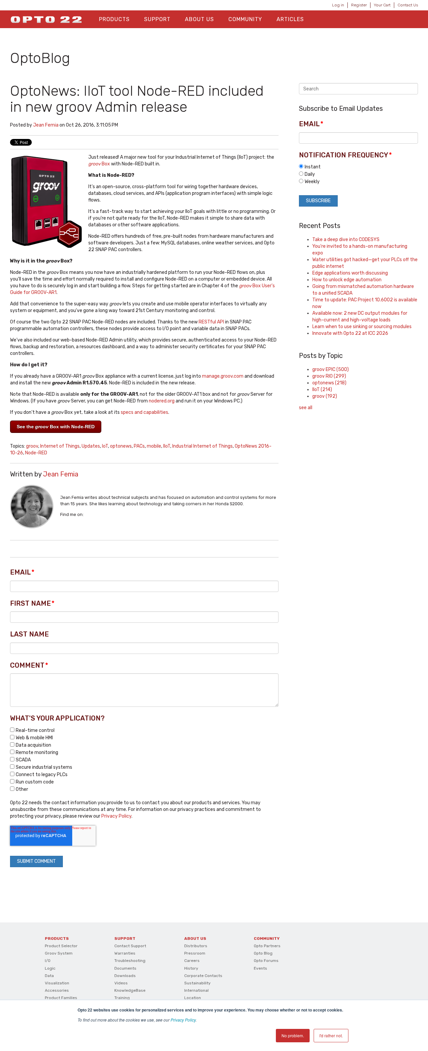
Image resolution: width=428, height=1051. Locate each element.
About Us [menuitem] (199, 19)
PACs (139, 446)
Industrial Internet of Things (202, 446)
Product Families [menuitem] (61, 997)
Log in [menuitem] (338, 5)
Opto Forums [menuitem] (266, 960)
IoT (105, 446)
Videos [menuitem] (121, 983)
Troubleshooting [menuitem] (129, 960)
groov (32, 446)
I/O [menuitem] (47, 960)
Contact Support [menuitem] (130, 946)
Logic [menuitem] (50, 968)
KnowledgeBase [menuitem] (129, 990)
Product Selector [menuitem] (61, 946)
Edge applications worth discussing (350, 273)
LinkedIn (89, 515)
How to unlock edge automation (347, 280)
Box (99, 164)
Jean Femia (46, 125)
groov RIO (329, 376)
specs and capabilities (144, 412)
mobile (154, 446)
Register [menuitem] (359, 5)
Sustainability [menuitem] (197, 983)
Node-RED (36, 453)
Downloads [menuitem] (125, 975)
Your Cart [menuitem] (382, 5)
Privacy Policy (183, 1020)
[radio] (358, 166)
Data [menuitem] (49, 975)
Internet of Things (60, 446)
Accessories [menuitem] (57, 990)
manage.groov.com (222, 376)
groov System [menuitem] (59, 953)
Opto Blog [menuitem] (263, 953)
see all (305, 407)
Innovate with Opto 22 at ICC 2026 (350, 333)
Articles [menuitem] (290, 19)
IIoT (166, 446)
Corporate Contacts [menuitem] (203, 975)
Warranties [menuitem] (124, 953)
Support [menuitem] (157, 19)
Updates (91, 446)
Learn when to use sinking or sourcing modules (362, 326)
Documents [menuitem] (125, 968)
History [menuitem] (191, 968)
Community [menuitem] (245, 19)
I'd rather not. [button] (331, 1035)
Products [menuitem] (114, 19)
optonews (121, 446)
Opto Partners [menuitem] (267, 946)
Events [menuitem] (260, 968)
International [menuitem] (196, 990)
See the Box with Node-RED (56, 426)
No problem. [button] (293, 1035)
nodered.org (162, 401)
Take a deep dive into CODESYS (346, 239)
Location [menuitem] (192, 997)
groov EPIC (330, 369)
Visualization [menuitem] (57, 983)
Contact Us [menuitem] (408, 5)
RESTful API (211, 322)
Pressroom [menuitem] (194, 953)
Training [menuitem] (122, 997)
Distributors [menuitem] (195, 946)
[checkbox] (144, 760)
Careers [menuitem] (192, 960)
